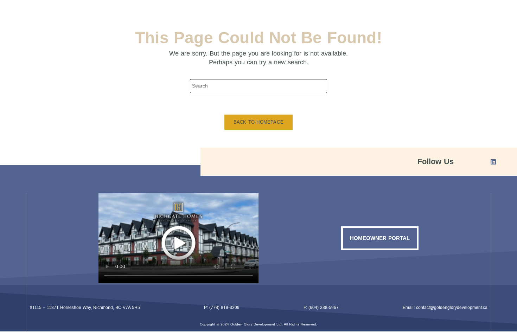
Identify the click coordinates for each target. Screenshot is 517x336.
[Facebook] (471, 161)
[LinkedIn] (490, 161)
